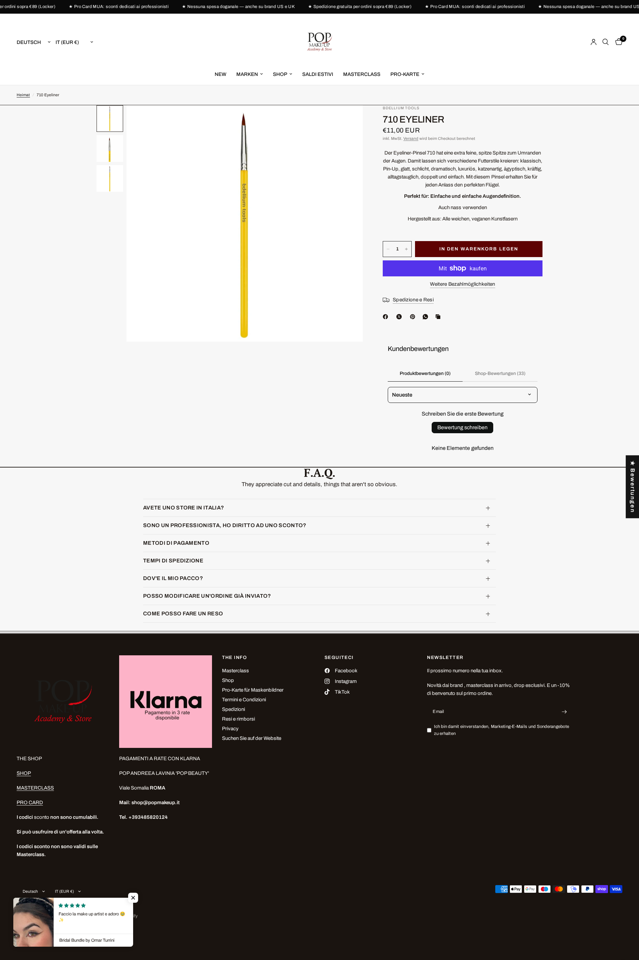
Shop (228, 680)
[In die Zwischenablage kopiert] (439, 317)
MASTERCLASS (361, 74)
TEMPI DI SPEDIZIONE (173, 560)
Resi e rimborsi (238, 719)
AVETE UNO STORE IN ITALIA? (183, 507)
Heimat (23, 95)
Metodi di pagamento (176, 543)
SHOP (280, 74)
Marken (247, 74)
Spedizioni (233, 709)
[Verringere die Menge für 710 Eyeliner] (388, 249)
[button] (133, 898)
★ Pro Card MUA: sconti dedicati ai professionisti (107, 7)
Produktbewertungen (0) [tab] (425, 373)
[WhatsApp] (427, 317)
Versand (410, 138)
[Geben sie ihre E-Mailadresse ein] (564, 712)
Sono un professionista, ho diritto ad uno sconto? (225, 525)
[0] (617, 42)
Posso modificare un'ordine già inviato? (207, 596)
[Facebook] (387, 317)
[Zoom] (348, 119)
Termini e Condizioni (244, 699)
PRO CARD (30, 802)
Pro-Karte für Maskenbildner (253, 690)
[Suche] (605, 42)
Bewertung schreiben (462, 427)
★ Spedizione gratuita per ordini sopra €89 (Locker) (348, 7)
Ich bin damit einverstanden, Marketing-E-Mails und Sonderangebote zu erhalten (501, 730)
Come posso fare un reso (183, 613)
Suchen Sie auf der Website (251, 738)
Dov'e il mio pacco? (173, 578)
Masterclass (235, 670)
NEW (220, 74)
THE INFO (234, 657)
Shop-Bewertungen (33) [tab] (500, 373)
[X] (400, 317)
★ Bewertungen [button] (632, 487)
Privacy (230, 728)
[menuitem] (220, 74)
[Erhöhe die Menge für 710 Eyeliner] (406, 249)
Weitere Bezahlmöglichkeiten (462, 284)
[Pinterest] (414, 317)
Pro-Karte (404, 74)
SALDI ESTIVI (317, 74)
